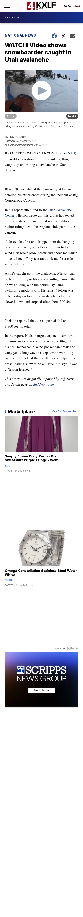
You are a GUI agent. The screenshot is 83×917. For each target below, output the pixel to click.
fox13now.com (43, 384)
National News (20, 35)
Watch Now (71, 6)
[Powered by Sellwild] (72, 648)
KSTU (70, 153)
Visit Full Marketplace (65, 411)
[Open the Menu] (6, 6)
